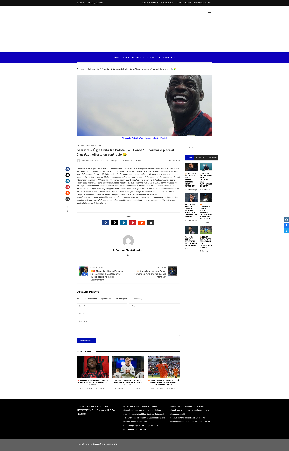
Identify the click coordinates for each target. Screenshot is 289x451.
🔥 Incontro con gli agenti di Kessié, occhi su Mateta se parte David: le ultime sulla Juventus (163, 382)
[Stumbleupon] (67, 193)
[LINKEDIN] (123, 222)
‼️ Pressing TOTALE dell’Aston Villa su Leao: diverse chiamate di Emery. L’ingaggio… (92, 382)
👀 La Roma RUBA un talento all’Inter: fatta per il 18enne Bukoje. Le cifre (191, 210)
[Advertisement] (144, 32)
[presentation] (79, 373)
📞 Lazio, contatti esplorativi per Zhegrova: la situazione (191, 241)
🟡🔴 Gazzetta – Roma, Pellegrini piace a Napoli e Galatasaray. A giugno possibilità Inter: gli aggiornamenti (106, 274)
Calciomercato (83, 145)
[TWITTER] (114, 222)
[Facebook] (67, 169)
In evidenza (96, 145)
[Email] (67, 199)
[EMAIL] (150, 222)
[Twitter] (67, 175)
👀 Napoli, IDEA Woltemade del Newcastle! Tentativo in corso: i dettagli (128, 382)
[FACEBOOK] (105, 222)
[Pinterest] (67, 187)
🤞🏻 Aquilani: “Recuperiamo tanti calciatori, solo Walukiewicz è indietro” (206, 179)
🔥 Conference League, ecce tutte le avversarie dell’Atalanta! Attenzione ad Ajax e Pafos (206, 211)
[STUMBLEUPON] (141, 223)
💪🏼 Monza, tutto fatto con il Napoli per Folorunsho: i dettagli (206, 242)
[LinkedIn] (67, 181)
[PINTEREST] (132, 222)
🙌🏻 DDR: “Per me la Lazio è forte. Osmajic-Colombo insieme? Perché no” (190, 179)
